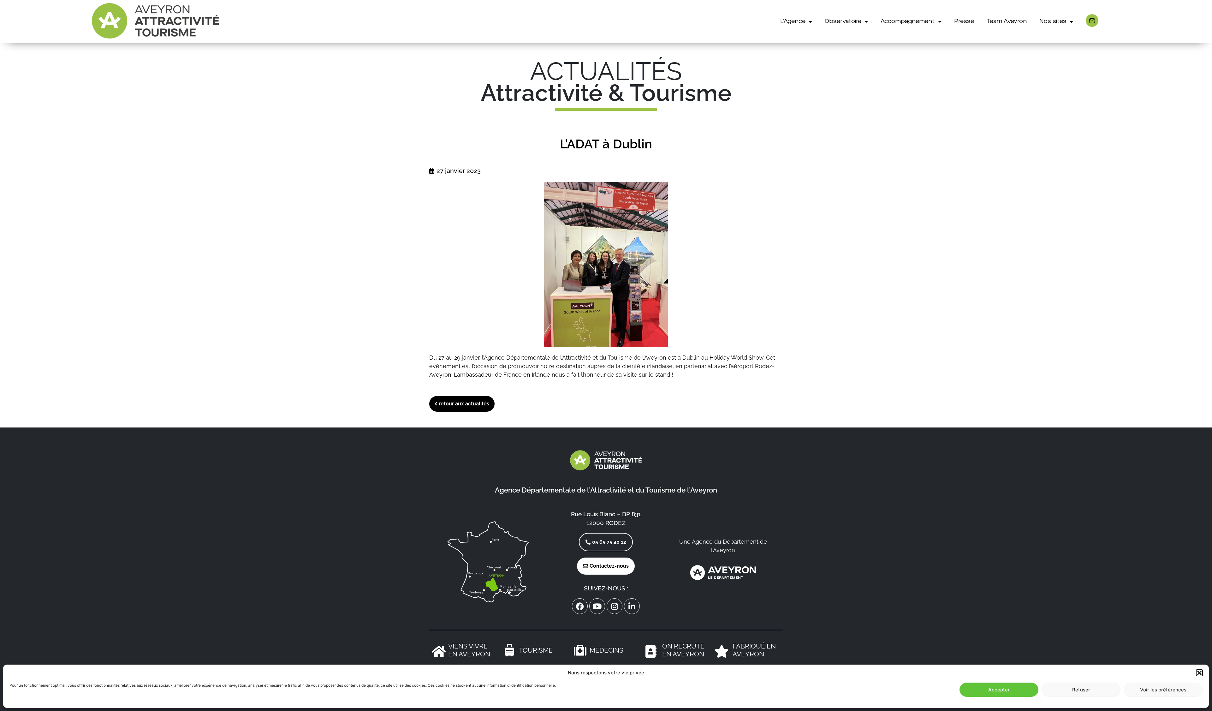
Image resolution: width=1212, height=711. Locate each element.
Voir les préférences (1163, 690)
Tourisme (536, 650)
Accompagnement (908, 21)
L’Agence (792, 21)
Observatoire (843, 21)
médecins (606, 650)
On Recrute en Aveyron (683, 650)
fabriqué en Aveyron (754, 650)
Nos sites (1052, 21)
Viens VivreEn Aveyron (469, 650)
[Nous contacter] (1092, 20)
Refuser (1081, 690)
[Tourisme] (509, 650)
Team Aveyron (1007, 21)
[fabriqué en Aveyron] (721, 651)
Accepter (999, 690)
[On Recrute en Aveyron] (651, 651)
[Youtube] (597, 606)
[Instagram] (614, 606)
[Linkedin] (632, 606)
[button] (1199, 673)
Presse (964, 21)
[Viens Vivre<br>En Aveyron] (438, 651)
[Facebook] (580, 606)
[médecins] (580, 650)
